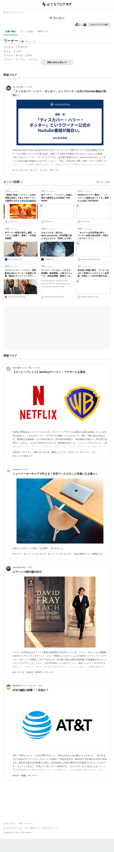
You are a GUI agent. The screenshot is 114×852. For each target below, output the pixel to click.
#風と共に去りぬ (41, 452)
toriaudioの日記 (19, 567)
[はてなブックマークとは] (21, 181)
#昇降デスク (97, 554)
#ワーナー (55, 170)
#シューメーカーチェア (35, 554)
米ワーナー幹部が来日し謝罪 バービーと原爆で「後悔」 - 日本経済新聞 (20, 235)
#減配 (23, 775)
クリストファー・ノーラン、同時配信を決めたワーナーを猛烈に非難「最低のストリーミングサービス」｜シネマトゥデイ (20, 273)
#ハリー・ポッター (39, 170)
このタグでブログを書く (99, 24)
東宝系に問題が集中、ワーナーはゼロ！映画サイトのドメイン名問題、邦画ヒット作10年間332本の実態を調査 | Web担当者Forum (93, 273)
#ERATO (39, 672)
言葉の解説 (10, 31)
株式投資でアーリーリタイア (24, 686)
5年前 (40, 686)
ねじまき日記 (18, 87)
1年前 (25, 469)
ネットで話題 (26, 31)
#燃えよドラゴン (59, 452)
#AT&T (16, 775)
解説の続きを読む (55, 62)
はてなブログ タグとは (13, 828)
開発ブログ (35, 828)
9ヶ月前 (37, 368)
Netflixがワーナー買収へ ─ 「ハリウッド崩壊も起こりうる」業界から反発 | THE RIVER (93, 198)
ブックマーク (11, 191)
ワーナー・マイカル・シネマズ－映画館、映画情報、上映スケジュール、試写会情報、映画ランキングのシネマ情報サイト (56, 273)
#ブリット (74, 452)
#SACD (29, 672)
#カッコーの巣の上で (23, 456)
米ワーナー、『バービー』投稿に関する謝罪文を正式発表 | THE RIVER (56, 198)
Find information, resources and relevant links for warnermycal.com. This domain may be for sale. (56, 283)
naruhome (17, 469)
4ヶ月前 (29, 87)
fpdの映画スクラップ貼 (22, 368)
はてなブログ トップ (14, 12)
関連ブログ (43, 31)
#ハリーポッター (20, 170)
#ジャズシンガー (88, 452)
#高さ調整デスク (82, 554)
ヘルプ (26, 828)
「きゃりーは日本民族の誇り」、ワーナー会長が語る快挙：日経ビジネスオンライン (93, 235)
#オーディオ (18, 672)
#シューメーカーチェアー (60, 554)
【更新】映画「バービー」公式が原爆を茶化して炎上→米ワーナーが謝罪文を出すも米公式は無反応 (20, 198)
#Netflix (16, 452)
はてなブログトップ (49, 828)
